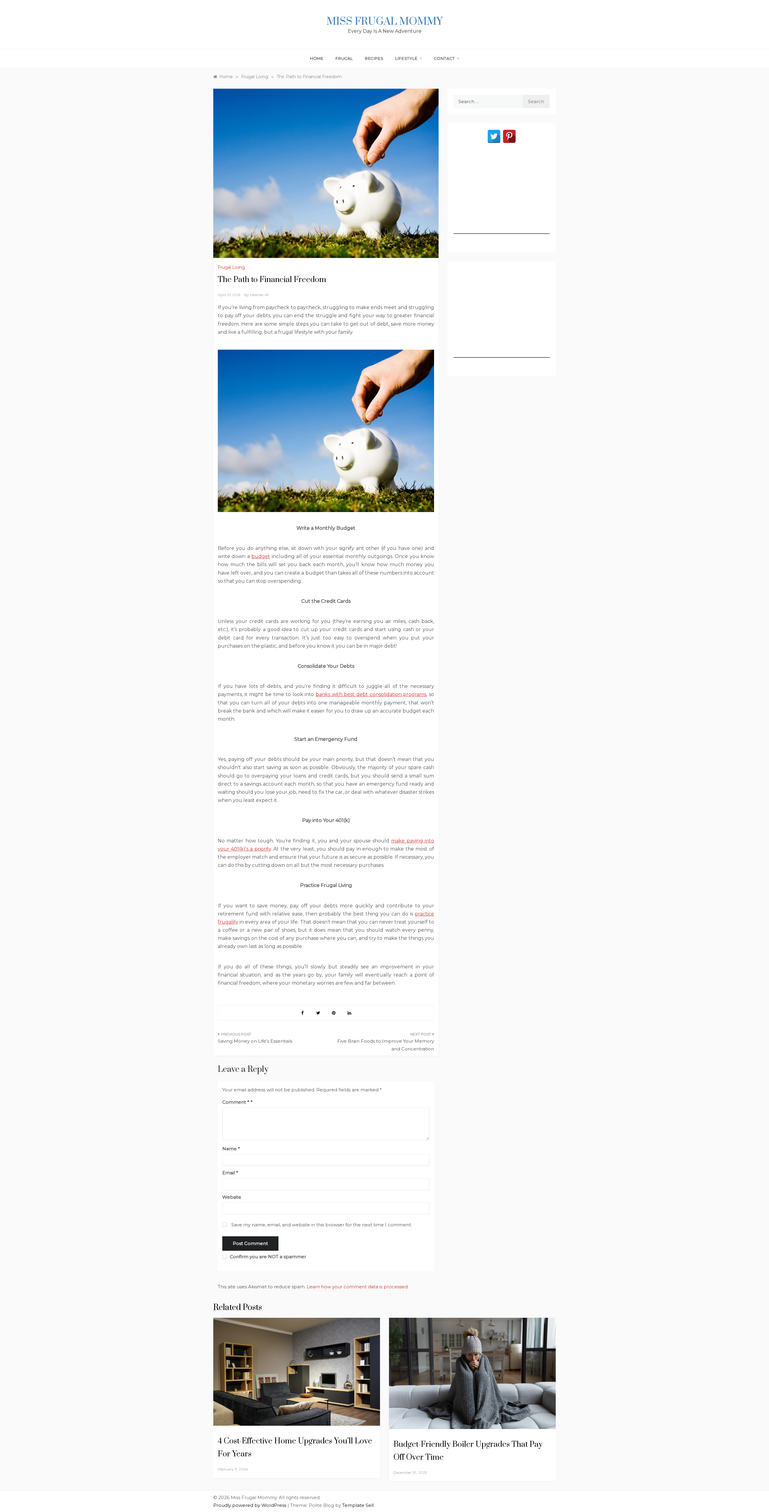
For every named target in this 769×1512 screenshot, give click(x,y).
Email (230, 1173)
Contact (444, 58)
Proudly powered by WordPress (250, 1505)
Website (231, 1197)
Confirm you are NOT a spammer (267, 1256)
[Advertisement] (502, 196)
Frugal (344, 58)
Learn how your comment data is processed (357, 1287)
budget (260, 556)
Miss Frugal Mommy (384, 21)
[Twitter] (494, 136)
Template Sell (358, 1505)
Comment (235, 1102)
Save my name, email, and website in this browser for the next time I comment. (321, 1225)
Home (317, 58)
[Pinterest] (509, 136)
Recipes (374, 58)
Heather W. (259, 295)
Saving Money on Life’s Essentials (255, 1041)
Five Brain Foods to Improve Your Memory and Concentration (385, 1045)
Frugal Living (231, 267)
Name (231, 1149)
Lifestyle (406, 58)
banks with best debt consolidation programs (371, 694)
